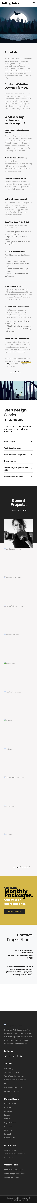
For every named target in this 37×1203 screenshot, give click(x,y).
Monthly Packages (11, 1091)
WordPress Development (14, 1076)
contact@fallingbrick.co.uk (14, 1154)
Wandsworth (9, 1138)
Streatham (8, 1111)
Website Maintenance (13, 1087)
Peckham (8, 1130)
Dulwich (7, 1119)
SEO (5, 1083)
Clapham (8, 1126)
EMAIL (29, 974)
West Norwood (10, 1103)
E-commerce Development (15, 1080)
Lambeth (7, 1134)
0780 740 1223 (9, 1157)
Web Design (9, 1068)
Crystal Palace (10, 1122)
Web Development (11, 1072)
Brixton (7, 1115)
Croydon (7, 1107)
